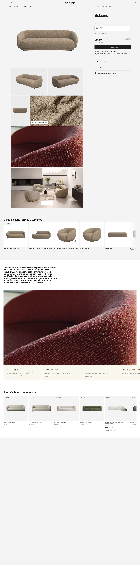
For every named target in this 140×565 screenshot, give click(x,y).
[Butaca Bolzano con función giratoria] (66, 234)
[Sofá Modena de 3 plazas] (16, 408)
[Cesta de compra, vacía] (135, 2)
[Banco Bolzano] (117, 234)
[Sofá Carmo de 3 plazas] (92, 408)
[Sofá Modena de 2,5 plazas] (41, 408)
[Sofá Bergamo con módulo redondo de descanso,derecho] (117, 408)
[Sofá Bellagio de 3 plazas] (66, 408)
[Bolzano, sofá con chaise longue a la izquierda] (41, 234)
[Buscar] (135, 6)
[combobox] (116, 6)
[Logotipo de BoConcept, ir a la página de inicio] (70, 2)
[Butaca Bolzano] (92, 234)
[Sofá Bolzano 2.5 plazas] (16, 234)
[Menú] (4, 6)
